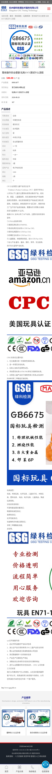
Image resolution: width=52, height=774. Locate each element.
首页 (11, 16)
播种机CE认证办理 (13, 733)
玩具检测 (26, 16)
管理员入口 (35, 756)
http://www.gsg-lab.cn (8, 688)
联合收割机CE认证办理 (38, 733)
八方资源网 (19, 756)
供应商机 (18, 16)
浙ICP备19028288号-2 (33, 750)
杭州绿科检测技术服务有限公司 (21, 753)
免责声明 (27, 756)
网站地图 (42, 756)
